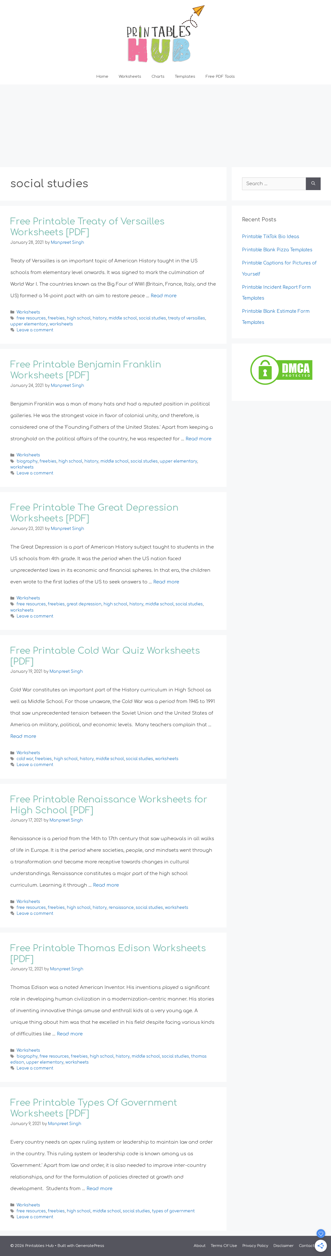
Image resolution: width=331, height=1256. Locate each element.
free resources (31, 318)
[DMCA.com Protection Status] (281, 384)
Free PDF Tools (220, 76)
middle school (123, 318)
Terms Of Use (224, 1246)
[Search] (313, 183)
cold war (25, 759)
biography (27, 461)
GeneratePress (90, 1246)
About (200, 1246)
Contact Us (310, 1246)
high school (79, 318)
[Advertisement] (165, 123)
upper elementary (29, 324)
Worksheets (130, 76)
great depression (84, 604)
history (100, 318)
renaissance (121, 908)
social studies (152, 318)
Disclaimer (283, 1246)
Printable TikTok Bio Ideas (271, 236)
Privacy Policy (255, 1246)
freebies (56, 318)
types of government (173, 1211)
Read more (164, 295)
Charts (158, 76)
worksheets (61, 324)
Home (102, 76)
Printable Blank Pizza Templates (277, 249)
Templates (185, 76)
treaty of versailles (186, 318)
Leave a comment (35, 330)
